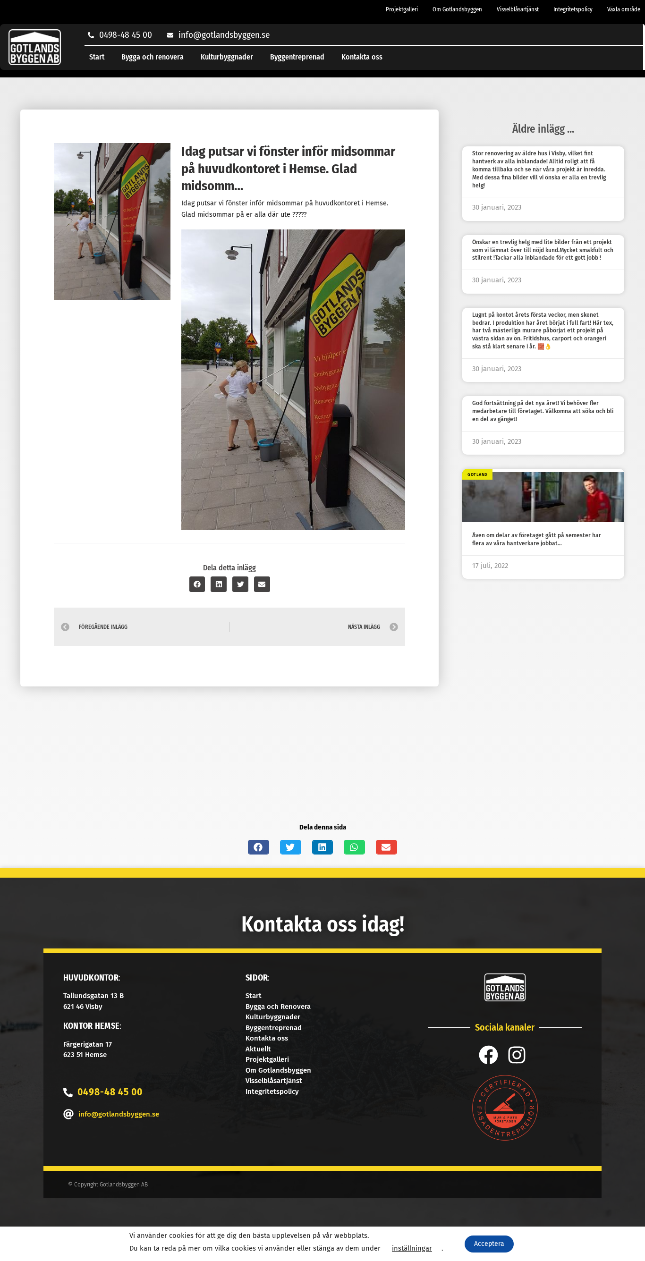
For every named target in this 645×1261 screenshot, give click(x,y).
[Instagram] (516, 1055)
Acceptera (489, 1244)
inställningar (412, 1248)
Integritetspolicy (573, 9)
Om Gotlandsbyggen (457, 9)
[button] (197, 584)
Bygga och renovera (152, 56)
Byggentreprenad (297, 56)
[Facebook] (488, 1055)
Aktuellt (258, 1049)
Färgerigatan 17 (87, 1044)
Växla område (623, 9)
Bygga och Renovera (278, 1006)
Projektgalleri (402, 9)
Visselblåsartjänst (518, 9)
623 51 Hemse (85, 1054)
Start (96, 56)
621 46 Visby (82, 1006)
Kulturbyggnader (227, 56)
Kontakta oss (361, 56)
